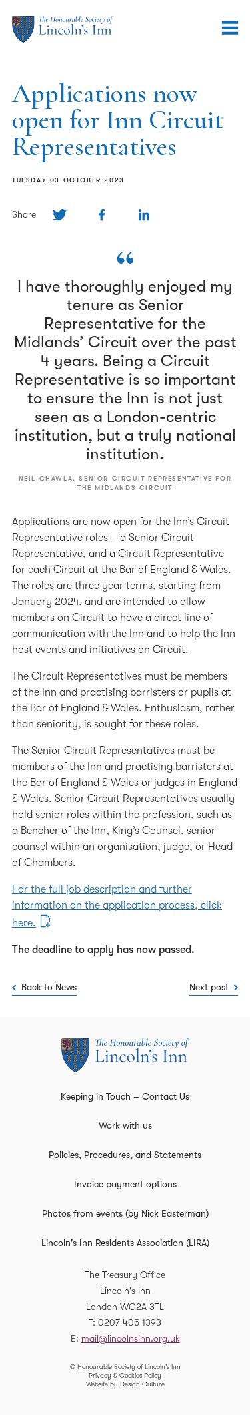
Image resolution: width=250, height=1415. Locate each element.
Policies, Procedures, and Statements (125, 1154)
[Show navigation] (230, 28)
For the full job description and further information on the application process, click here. (117, 906)
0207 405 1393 (129, 1322)
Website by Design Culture (125, 1384)
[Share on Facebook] (101, 214)
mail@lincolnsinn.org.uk (130, 1338)
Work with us (125, 1125)
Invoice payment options (125, 1184)
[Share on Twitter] (59, 214)
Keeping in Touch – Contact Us (125, 1096)
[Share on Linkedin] (143, 214)
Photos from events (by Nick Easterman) (125, 1213)
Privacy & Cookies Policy (125, 1375)
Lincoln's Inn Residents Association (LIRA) (125, 1242)
